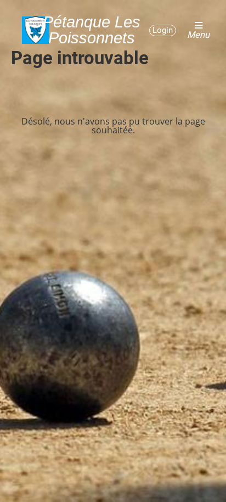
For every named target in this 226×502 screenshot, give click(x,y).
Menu (198, 35)
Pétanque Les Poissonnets (91, 30)
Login (162, 30)
